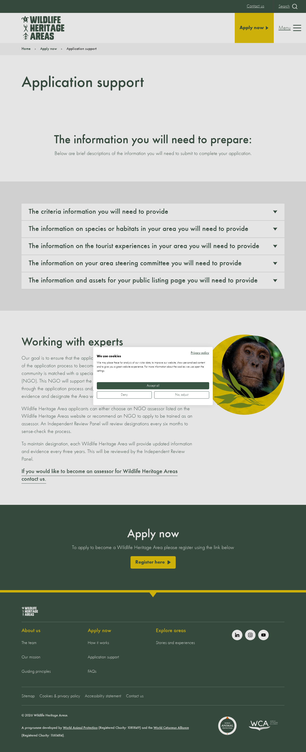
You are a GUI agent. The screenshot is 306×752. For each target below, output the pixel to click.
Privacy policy (200, 353)
